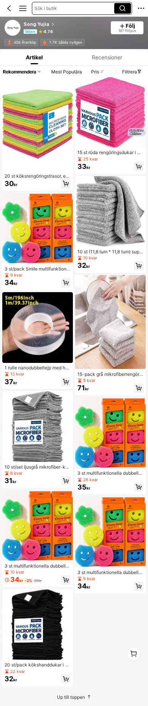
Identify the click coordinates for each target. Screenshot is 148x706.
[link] (13, 28)
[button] (9, 8)
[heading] (65, 24)
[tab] (34, 57)
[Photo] (10, 42)
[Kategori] (23, 8)
